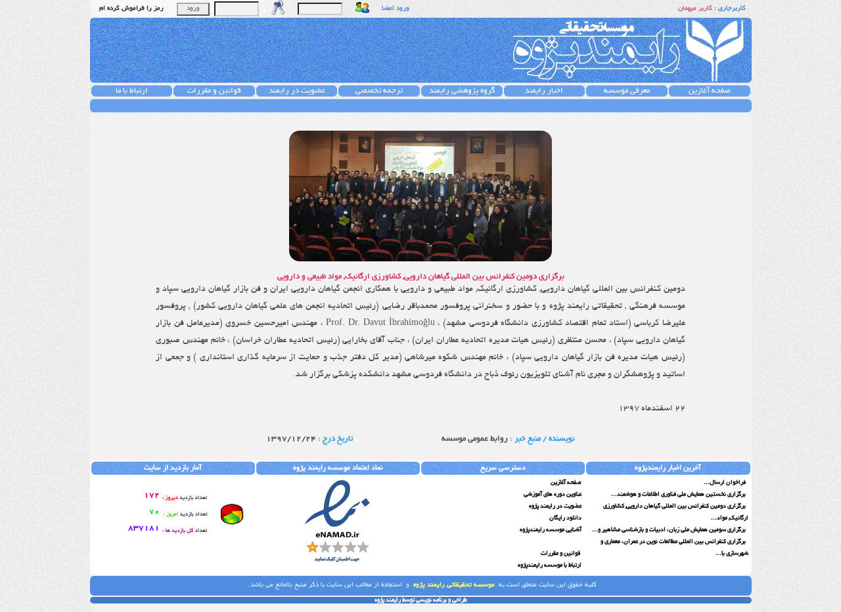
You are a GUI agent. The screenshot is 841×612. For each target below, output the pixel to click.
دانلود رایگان (565, 518)
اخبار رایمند (544, 91)
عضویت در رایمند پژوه (555, 506)
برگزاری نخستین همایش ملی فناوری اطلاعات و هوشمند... (679, 494)
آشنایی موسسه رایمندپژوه (550, 530)
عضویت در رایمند (297, 91)
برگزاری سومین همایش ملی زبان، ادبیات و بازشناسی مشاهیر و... (669, 530)
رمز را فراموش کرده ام (131, 8)
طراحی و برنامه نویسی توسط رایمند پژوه (421, 600)
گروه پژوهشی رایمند (462, 91)
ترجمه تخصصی (379, 91)
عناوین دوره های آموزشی (552, 494)
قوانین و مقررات (214, 91)
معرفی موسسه (627, 91)
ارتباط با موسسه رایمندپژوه (549, 565)
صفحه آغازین (710, 91)
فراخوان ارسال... (725, 482)
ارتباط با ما (132, 91)
